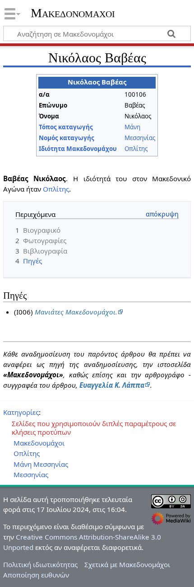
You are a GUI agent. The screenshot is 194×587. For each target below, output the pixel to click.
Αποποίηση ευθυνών (36, 574)
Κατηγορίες (21, 412)
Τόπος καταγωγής (66, 127)
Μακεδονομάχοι (73, 13)
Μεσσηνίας (140, 138)
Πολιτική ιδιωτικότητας (40, 564)
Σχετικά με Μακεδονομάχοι (127, 564)
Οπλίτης (136, 149)
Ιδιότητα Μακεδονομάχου (78, 149)
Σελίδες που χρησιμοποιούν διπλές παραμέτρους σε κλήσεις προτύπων (94, 428)
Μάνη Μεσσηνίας (41, 464)
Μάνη (132, 127)
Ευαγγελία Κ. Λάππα (111, 385)
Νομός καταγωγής (66, 138)
